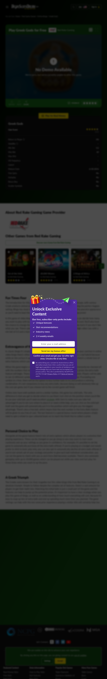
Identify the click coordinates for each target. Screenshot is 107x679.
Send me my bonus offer (53, 350)
